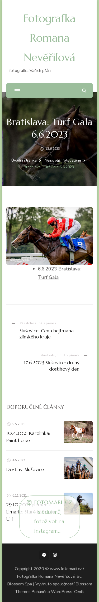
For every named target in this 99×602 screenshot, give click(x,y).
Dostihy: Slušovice (25, 469)
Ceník (79, 592)
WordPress (61, 592)
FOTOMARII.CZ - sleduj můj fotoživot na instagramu (53, 516)
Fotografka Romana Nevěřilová (49, 38)
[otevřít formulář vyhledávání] (84, 90)
